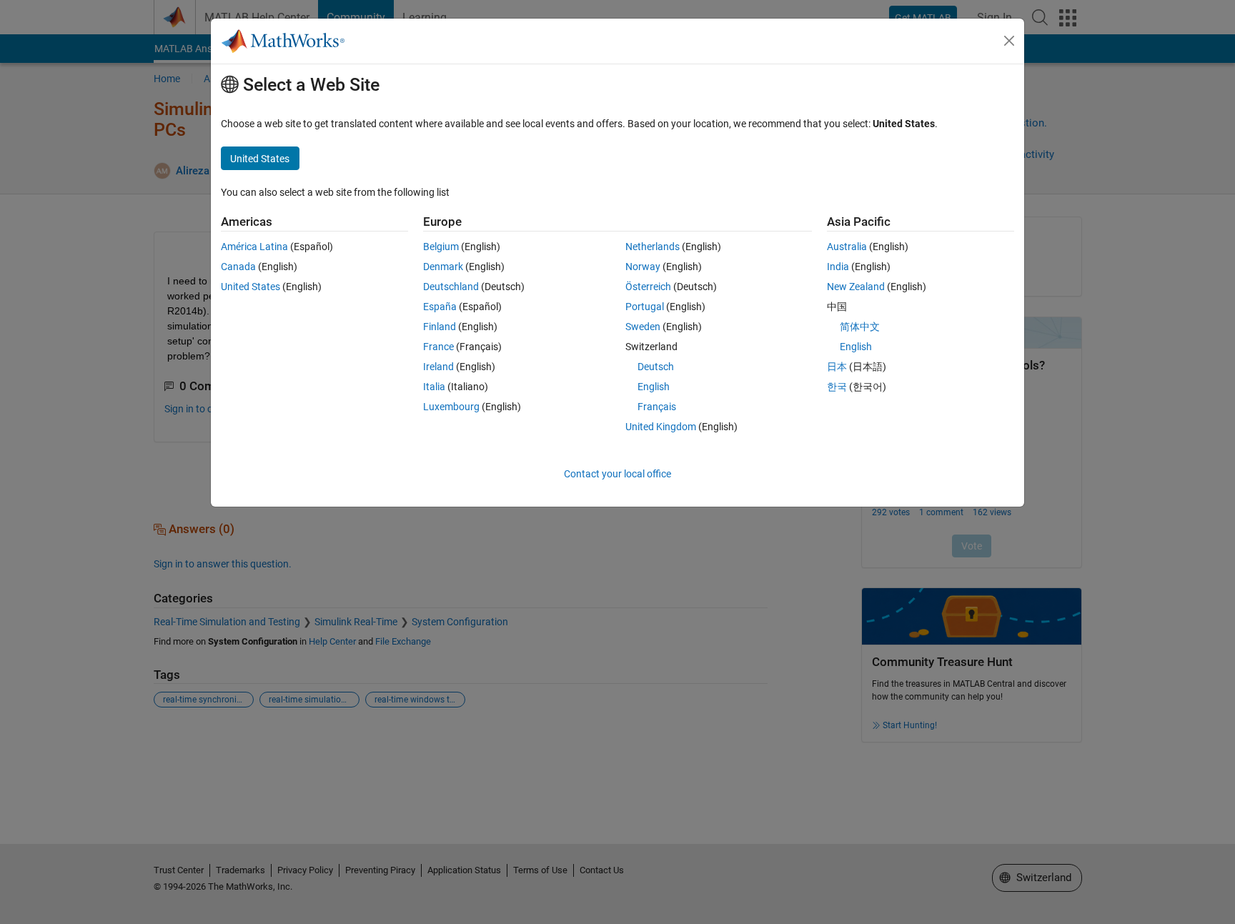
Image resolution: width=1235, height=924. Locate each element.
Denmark (443, 266)
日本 (837, 366)
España (440, 306)
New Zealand (856, 286)
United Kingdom (660, 426)
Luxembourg (451, 406)
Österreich (648, 286)
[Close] (1009, 41)
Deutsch (656, 366)
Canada (238, 266)
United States (250, 286)
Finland (439, 326)
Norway (642, 266)
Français (657, 406)
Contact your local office (617, 474)
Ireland (438, 366)
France (438, 346)
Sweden (642, 326)
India (838, 266)
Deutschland (451, 286)
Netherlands (652, 246)
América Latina (254, 246)
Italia (434, 386)
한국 (837, 386)
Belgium (441, 246)
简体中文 (860, 326)
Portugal (644, 306)
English (654, 386)
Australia (847, 246)
